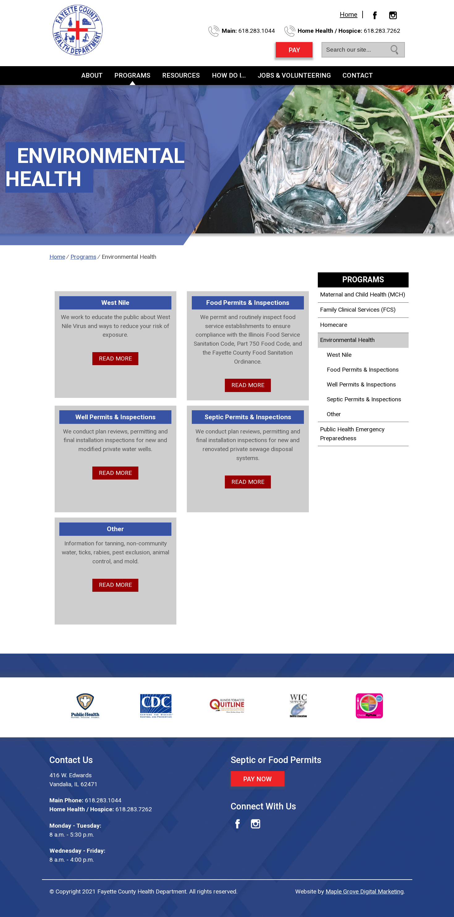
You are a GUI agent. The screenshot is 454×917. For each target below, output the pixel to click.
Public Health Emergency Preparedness (352, 434)
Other (334, 414)
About (92, 75)
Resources (181, 75)
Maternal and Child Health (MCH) (362, 294)
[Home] (78, 30)
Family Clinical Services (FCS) (358, 309)
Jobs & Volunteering (294, 75)
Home (348, 14)
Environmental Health (347, 339)
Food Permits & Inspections (363, 369)
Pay (294, 50)
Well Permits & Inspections (361, 384)
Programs (132, 75)
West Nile (339, 354)
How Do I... (229, 75)
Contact (358, 75)
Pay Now (257, 779)
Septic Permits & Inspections (364, 399)
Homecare (333, 324)
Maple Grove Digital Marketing (365, 891)
